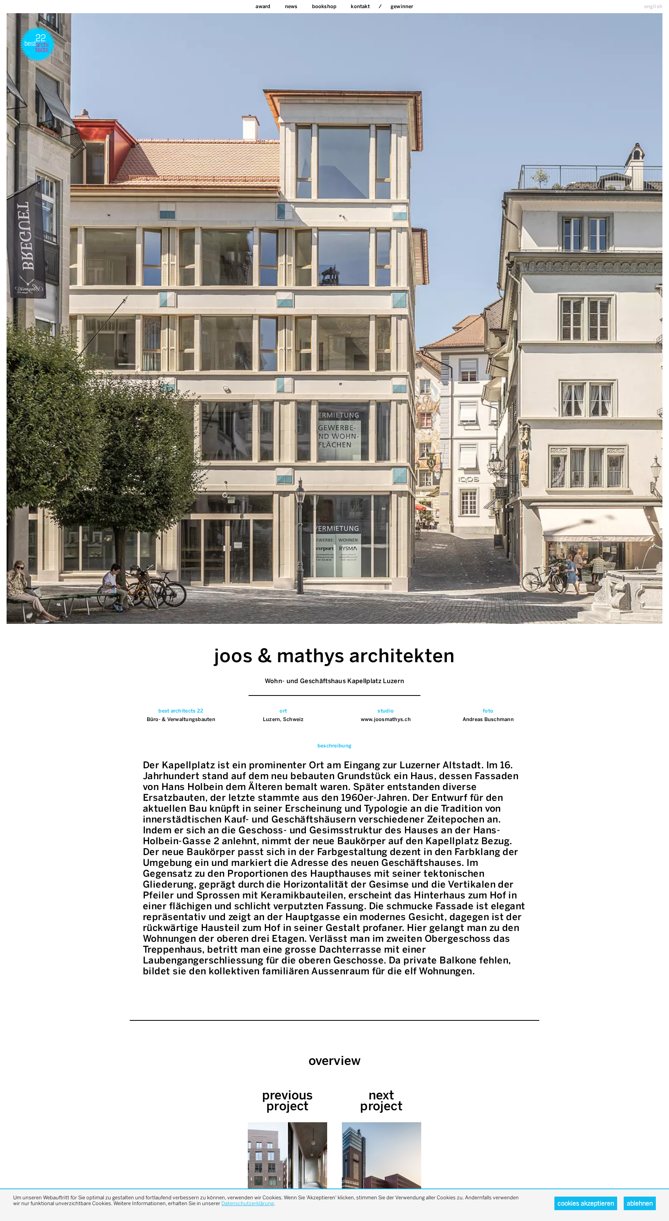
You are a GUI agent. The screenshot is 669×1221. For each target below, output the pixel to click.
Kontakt (360, 6)
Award (263, 6)
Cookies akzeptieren (586, 1203)
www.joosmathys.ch (386, 719)
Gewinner (402, 6)
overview (335, 1060)
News (291, 6)
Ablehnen (640, 1203)
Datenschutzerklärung (247, 1203)
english (653, 6)
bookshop (324, 6)
